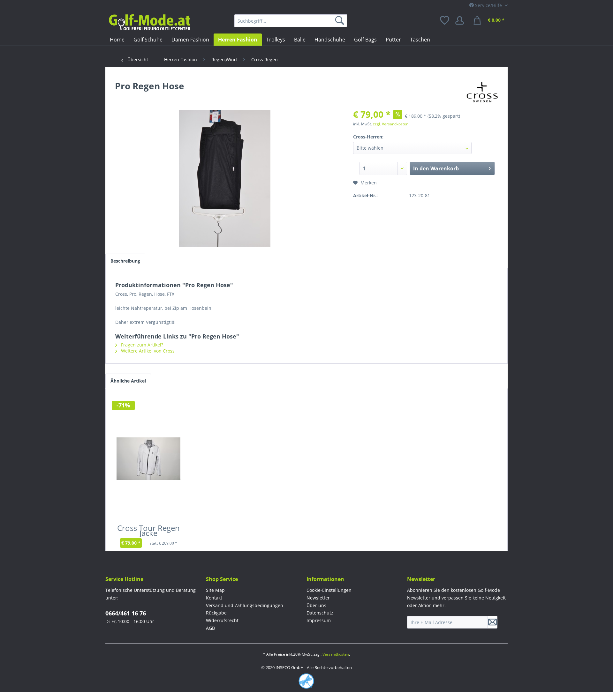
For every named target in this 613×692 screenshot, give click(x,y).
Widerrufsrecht (222, 620)
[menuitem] (290, 20)
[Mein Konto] (461, 20)
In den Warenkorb (436, 168)
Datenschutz (319, 613)
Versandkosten (335, 654)
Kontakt (214, 598)
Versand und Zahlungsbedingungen (244, 605)
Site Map (215, 590)
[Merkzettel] (445, 20)
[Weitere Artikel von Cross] (482, 92)
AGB (210, 628)
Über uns (316, 605)
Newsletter (318, 598)
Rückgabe (216, 613)
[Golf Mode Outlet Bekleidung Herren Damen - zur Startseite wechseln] (149, 22)
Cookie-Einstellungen (329, 590)
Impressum (318, 620)
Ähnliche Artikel (128, 381)
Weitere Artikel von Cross (147, 351)
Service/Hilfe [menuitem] (488, 5)
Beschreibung (125, 261)
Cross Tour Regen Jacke (148, 531)
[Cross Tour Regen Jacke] (148, 458)
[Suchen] (340, 20)
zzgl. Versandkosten (390, 124)
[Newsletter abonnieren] (492, 622)
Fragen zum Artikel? (141, 345)
